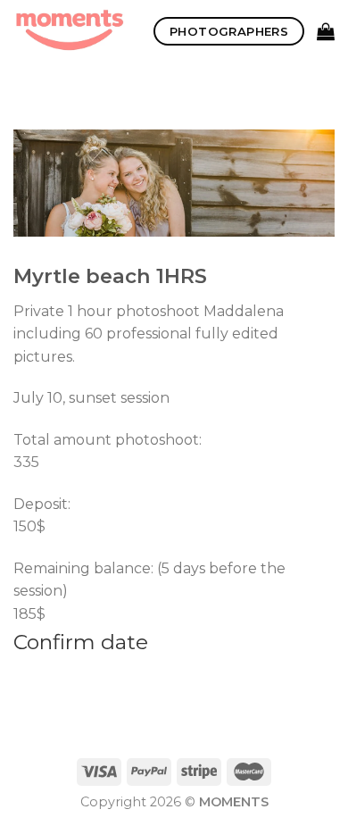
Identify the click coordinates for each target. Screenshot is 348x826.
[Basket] (326, 31)
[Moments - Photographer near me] (70, 31)
